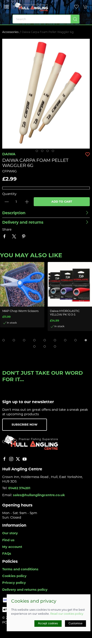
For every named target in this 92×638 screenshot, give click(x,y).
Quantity (9, 194)
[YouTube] (24, 459)
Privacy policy (14, 583)
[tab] (3, 340)
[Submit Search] (75, 19)
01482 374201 (19, 488)
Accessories (10, 32)
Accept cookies (48, 623)
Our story (10, 533)
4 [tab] (54, 152)
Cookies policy (14, 576)
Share (7, 229)
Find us (8, 540)
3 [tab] (48, 152)
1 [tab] (38, 152)
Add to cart (61, 201)
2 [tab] (43, 152)
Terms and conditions (20, 569)
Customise (75, 623)
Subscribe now (25, 424)
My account (12, 547)
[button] (6, 6)
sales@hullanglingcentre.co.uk (39, 495)
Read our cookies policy (66, 613)
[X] (18, 459)
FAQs (6, 553)
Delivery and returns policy (25, 590)
